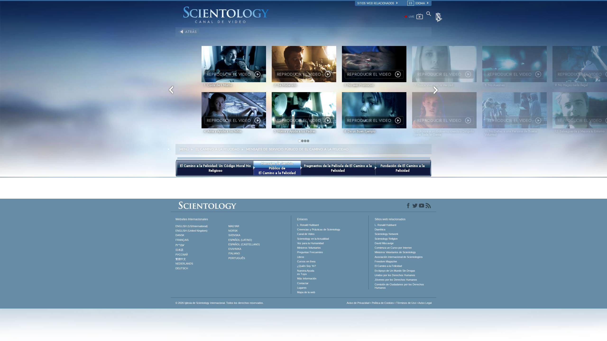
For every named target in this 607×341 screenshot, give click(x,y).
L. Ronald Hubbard (308, 225)
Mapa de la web (306, 292)
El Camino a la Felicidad (388, 266)
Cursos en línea (306, 261)
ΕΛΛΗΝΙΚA (234, 248)
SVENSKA (234, 235)
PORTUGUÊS (236, 258)
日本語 (179, 249)
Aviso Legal (425, 302)
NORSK (233, 230)
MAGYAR (233, 226)
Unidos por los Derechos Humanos (395, 275)
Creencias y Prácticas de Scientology (318, 229)
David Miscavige (384, 243)
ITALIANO (234, 253)
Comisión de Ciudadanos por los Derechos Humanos (399, 286)
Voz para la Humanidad (310, 243)
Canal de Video (305, 234)
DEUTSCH (181, 268)
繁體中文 (180, 259)
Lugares (302, 287)
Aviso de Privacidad (358, 302)
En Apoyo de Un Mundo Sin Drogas (395, 270)
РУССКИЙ (181, 254)
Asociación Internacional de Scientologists (399, 257)
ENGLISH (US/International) (191, 226)
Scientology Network (386, 234)
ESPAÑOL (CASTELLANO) (244, 244)
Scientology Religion (386, 238)
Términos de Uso (406, 302)
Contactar (302, 283)
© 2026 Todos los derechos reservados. (219, 302)
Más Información (306, 278)
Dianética (380, 229)
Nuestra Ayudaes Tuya (305, 272)
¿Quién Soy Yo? (306, 266)
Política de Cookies (383, 302)
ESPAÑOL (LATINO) (240, 239)
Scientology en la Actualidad (313, 238)
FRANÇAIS (182, 239)
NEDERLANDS (184, 263)
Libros (300, 257)
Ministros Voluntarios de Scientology (395, 252)
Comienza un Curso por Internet (393, 247)
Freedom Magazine (386, 261)
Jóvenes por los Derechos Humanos (396, 279)
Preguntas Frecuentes (310, 252)
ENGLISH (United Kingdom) (191, 230)
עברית (179, 245)
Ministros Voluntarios (309, 247)
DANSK (179, 235)
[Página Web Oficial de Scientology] (439, 17)
